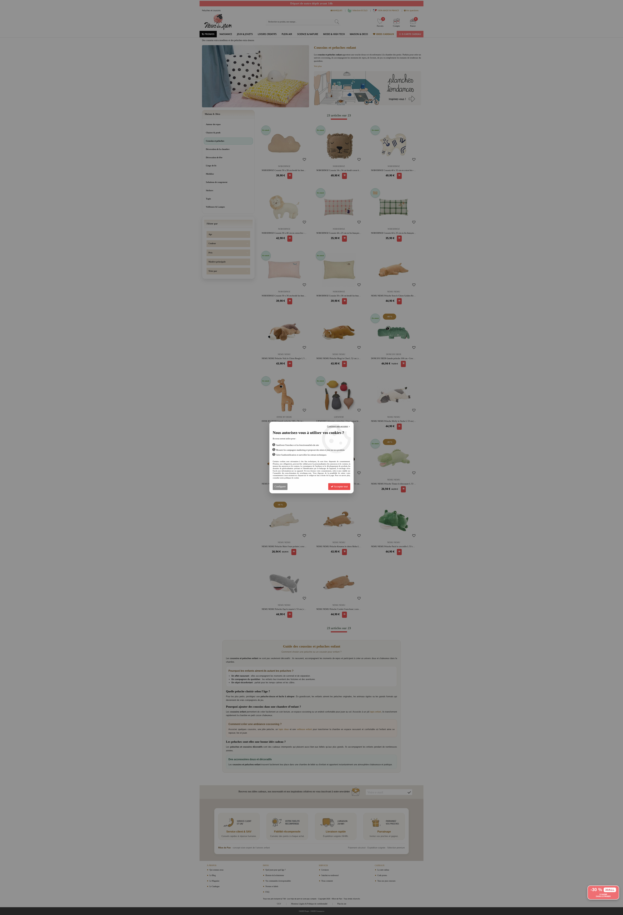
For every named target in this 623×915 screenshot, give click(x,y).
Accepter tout (340, 486)
